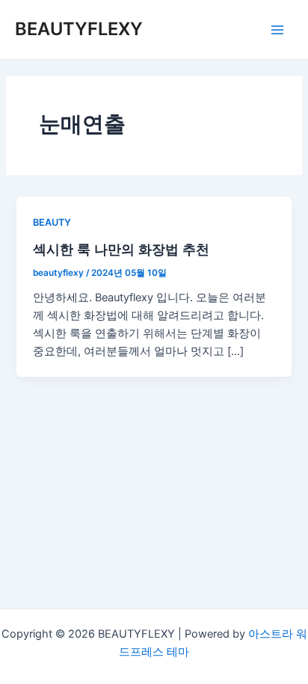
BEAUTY (52, 222)
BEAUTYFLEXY (79, 29)
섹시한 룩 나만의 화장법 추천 (121, 249)
